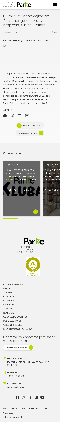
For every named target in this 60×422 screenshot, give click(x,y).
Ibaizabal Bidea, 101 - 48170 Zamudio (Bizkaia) (28, 363)
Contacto (9, 308)
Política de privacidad (12, 417)
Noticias (26, 190)
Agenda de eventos (15, 316)
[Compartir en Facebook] (5, 115)
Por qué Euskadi (13, 284)
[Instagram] (24, 397)
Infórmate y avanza (16, 347)
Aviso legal (8, 413)
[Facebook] (18, 397)
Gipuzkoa (17, 190)
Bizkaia (48, 190)
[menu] (55, 4)
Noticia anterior (32, 125)
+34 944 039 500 (16, 376)
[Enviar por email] (27, 115)
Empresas (9, 304)
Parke (6, 288)
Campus (7, 292)
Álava (54, 32)
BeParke (9, 190)
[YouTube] (42, 397)
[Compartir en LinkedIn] (20, 115)
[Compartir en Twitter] (12, 115)
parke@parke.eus (15, 387)
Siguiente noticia (28, 133)
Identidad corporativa (17, 329)
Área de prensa (12, 325)
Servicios (9, 300)
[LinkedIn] (36, 397)
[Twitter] (30, 397)
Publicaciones (12, 320)
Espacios (8, 296)
